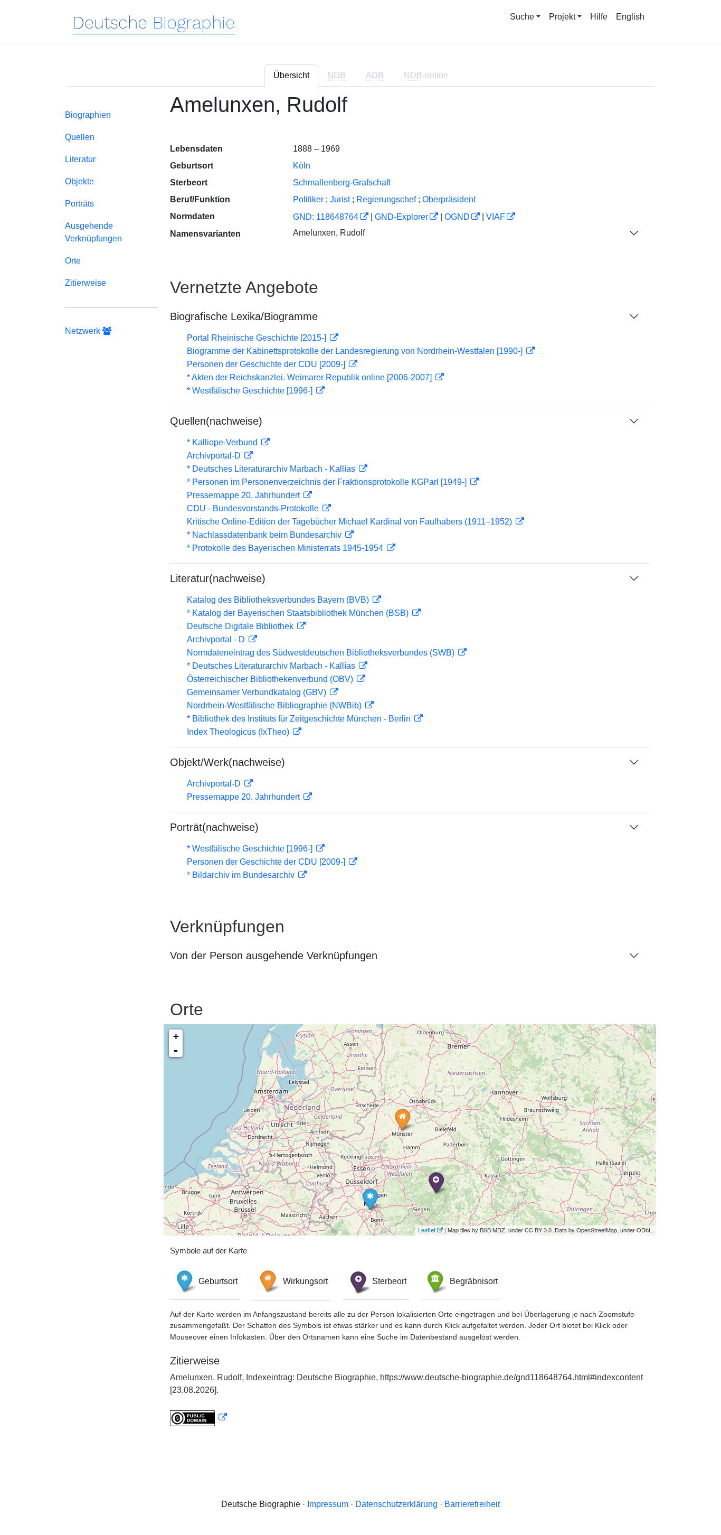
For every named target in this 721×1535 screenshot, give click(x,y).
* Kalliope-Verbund (223, 442)
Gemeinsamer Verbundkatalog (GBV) (257, 692)
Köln (301, 165)
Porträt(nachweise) (214, 827)
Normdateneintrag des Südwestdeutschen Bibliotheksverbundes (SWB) (322, 652)
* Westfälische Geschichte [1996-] (251, 390)
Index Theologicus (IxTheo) (239, 731)
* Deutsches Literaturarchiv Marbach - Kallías (272, 468)
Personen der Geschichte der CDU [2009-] (267, 364)
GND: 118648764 (325, 216)
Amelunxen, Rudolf (329, 232)
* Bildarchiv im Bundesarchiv (242, 875)
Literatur (80, 159)
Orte (73, 260)
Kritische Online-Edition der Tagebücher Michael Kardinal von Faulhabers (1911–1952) (350, 521)
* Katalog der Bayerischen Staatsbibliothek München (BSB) (299, 613)
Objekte (79, 181)
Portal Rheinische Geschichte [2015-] (257, 337)
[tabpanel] (360, 766)
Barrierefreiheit (472, 1504)
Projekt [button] (562, 16)
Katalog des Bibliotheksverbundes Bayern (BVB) (279, 599)
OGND (457, 216)
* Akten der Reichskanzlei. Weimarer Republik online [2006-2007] (310, 377)
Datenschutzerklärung (396, 1504)
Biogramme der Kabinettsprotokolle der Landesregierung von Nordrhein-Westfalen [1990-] (356, 351)
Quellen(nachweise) (216, 421)
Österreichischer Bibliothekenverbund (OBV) (271, 679)
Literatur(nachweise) (217, 578)
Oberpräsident (449, 199)
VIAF (495, 216)
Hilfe (599, 16)
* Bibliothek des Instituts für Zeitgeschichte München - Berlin (300, 718)
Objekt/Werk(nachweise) (227, 762)
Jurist (340, 199)
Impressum (327, 1504)
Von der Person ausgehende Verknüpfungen (273, 955)
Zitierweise (85, 282)
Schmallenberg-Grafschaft (342, 182)
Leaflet (426, 1229)
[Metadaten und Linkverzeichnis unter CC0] (198, 1417)
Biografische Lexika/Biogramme (244, 316)
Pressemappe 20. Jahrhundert (244, 495)
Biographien (88, 114)
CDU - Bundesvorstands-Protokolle (254, 508)
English (630, 16)
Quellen (79, 137)
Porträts (79, 203)
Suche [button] (522, 16)
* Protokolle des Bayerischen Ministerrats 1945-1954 (286, 548)
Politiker (308, 199)
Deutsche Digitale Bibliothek (241, 626)
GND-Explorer (401, 216)
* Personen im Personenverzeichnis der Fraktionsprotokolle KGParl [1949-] (328, 482)
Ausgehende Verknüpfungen (93, 232)
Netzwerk (83, 330)
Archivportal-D (215, 455)
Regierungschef (386, 199)
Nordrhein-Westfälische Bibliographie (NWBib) (275, 705)
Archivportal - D (217, 639)
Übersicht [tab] (291, 75)
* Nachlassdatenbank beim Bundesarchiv (265, 534)
